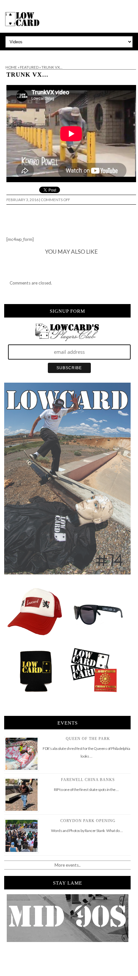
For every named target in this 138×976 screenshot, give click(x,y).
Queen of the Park (88, 738)
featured (29, 67)
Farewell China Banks (88, 779)
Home (11, 67)
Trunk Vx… (27, 74)
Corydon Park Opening (88, 821)
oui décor (9, 54)
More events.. (68, 865)
